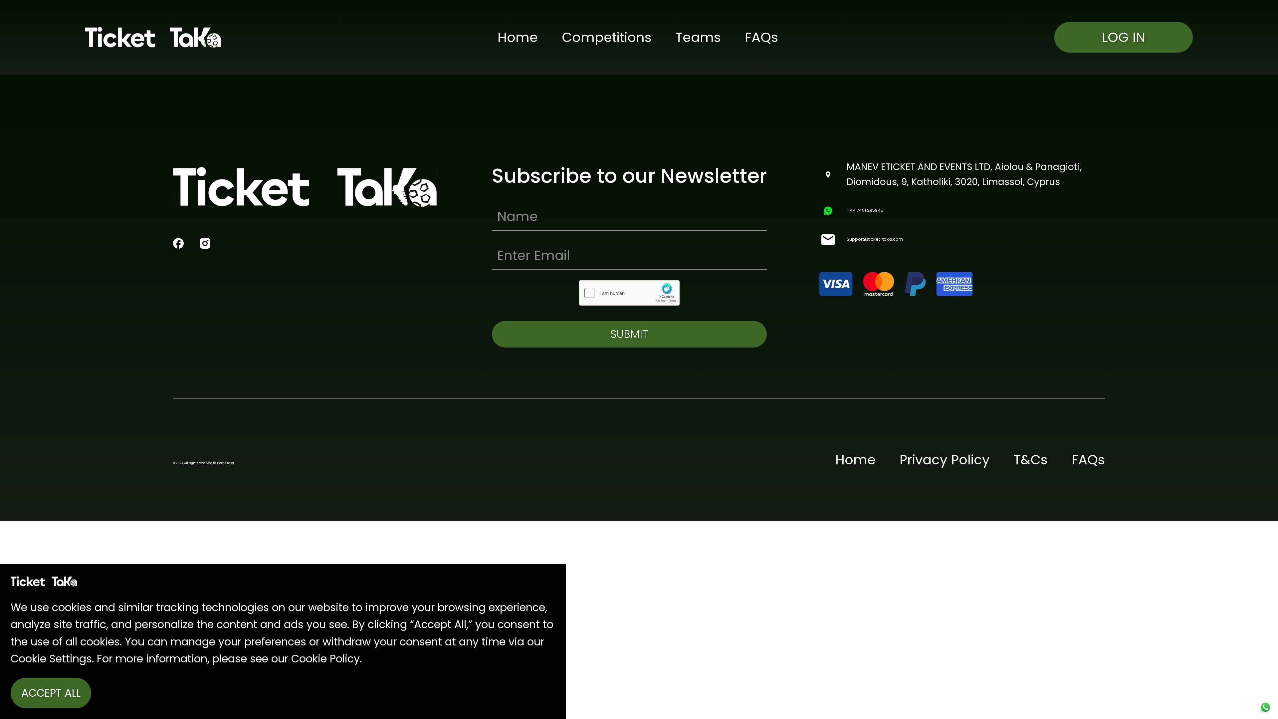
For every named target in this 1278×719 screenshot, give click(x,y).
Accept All (51, 692)
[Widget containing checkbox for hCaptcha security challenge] (629, 293)
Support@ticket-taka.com (875, 239)
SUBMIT (629, 334)
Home (518, 37)
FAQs (761, 37)
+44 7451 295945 (865, 210)
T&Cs (1031, 459)
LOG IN (1123, 37)
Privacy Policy (945, 459)
